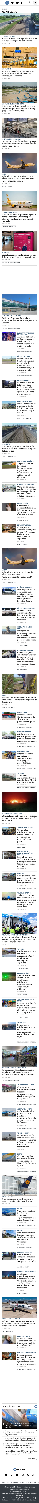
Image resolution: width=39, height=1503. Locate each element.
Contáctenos (24, 1482)
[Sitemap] (33, 1475)
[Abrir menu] (3, 3)
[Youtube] (17, 1475)
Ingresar (30, 3)
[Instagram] (23, 1475)
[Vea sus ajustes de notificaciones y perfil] (35, 3)
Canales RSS (5, 1482)
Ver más (31, 1459)
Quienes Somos (14, 1482)
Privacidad (33, 1482)
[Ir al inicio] (14, 3)
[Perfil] (19, 1470)
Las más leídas (11, 1406)
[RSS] (28, 1475)
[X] (11, 1475)
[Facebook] (6, 1475)
